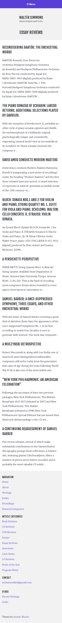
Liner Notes (8, 554)
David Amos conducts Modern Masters (30, 160)
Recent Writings (10, 596)
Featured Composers (13, 509)
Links (5, 602)
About (5, 487)
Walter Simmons (31, 17)
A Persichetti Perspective (20, 259)
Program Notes (10, 570)
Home (5, 482)
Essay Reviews (10, 543)
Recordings (8, 503)
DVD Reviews (9, 532)
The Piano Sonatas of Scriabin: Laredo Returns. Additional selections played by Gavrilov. (30, 110)
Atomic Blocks (21, 616)
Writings (7, 492)
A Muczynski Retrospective (21, 344)
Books (5, 498)
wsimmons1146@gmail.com (17, 582)
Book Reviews (9, 521)
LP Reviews (8, 559)
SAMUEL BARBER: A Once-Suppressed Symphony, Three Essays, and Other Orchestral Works (27, 304)
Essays (5, 537)
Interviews (7, 548)
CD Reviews (8, 526)
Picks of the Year (11, 564)
